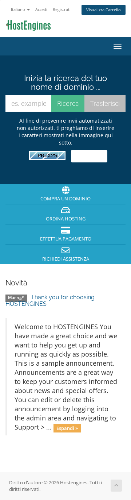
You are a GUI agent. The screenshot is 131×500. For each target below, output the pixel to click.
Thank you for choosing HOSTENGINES (50, 300)
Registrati (62, 9)
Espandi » (67, 427)
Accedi (41, 9)
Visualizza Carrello (103, 9)
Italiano (18, 9)
